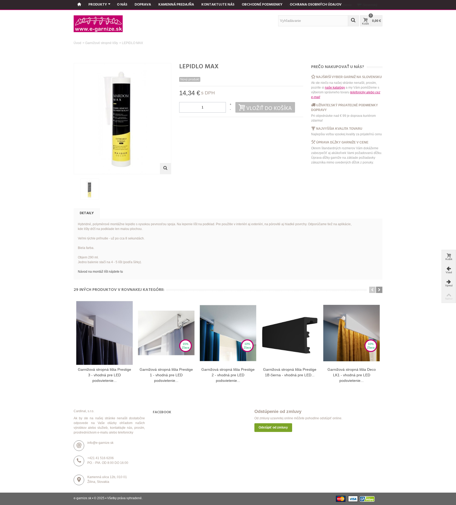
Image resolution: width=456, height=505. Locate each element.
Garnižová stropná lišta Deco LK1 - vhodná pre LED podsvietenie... (351, 375)
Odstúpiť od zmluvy (273, 427)
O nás (122, 5)
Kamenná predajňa (176, 5)
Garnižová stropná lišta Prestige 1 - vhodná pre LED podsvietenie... (166, 375)
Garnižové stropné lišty (101, 43)
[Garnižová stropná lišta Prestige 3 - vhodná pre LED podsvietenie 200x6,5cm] (104, 333)
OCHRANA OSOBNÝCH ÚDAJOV (315, 5)
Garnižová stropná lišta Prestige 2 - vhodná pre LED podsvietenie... (228, 375)
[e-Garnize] (98, 23)
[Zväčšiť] (165, 168)
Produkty (97, 5)
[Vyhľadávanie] (353, 20)
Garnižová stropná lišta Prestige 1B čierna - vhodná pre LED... (289, 372)
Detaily (87, 213)
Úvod (77, 43)
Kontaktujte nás (217, 5)
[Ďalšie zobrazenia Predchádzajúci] (76, 189)
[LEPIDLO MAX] (89, 189)
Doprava (143, 5)
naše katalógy (335, 87)
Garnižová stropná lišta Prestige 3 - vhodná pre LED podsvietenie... (104, 375)
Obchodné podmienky (262, 5)
